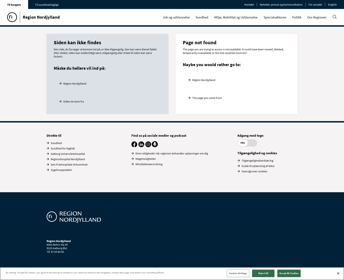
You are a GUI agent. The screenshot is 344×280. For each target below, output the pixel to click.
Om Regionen (316, 17)
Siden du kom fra (73, 101)
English (332, 4)
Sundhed (202, 17)
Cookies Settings (238, 273)
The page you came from (207, 98)
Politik (296, 17)
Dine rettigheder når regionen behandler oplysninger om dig (171, 153)
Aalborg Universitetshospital (68, 153)
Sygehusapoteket (61, 170)
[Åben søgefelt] (334, 17)
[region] (172, 273)
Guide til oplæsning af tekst (258, 166)
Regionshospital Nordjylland (68, 159)
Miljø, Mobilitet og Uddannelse (236, 17)
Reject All (263, 273)
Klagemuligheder (145, 159)
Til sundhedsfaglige (47, 4)
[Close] (338, 273)
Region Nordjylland (74, 83)
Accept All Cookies (288, 273)
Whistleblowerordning (149, 164)
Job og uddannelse (176, 17)
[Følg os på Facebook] (134, 146)
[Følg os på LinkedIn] (141, 146)
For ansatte (315, 4)
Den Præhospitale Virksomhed (69, 164)
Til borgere (14, 4)
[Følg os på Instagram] (148, 146)
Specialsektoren (275, 17)
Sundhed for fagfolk (63, 148)
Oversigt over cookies (254, 171)
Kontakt (249, 4)
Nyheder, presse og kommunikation (281, 4)
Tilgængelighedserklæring (257, 160)
